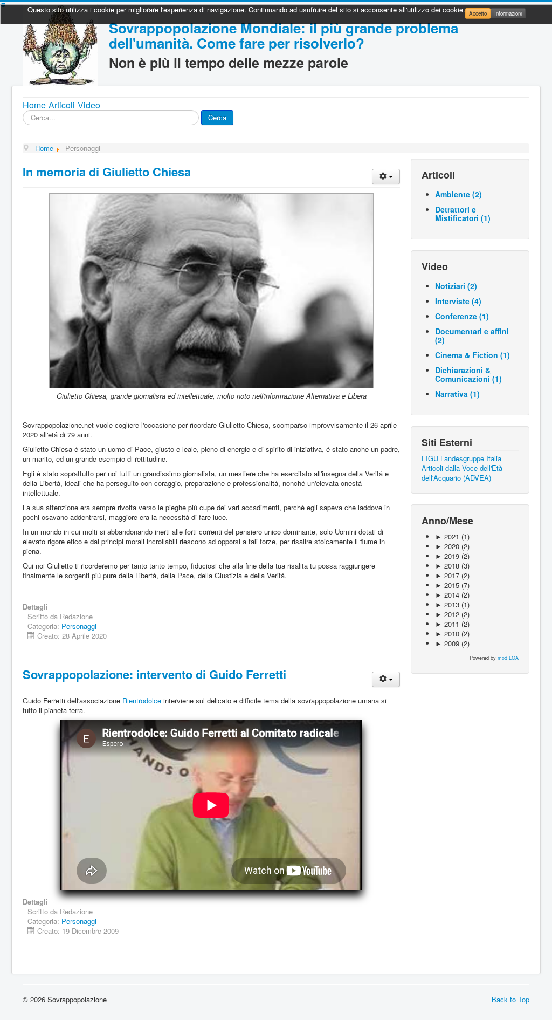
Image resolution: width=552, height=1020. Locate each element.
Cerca (217, 117)
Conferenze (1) (462, 316)
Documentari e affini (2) (472, 335)
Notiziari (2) (456, 285)
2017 (447, 575)
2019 (447, 556)
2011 (447, 624)
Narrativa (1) (457, 393)
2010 (447, 633)
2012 (447, 614)
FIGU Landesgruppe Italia (461, 458)
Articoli (62, 105)
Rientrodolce (141, 700)
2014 (447, 595)
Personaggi (78, 626)
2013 (447, 604)
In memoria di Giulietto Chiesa (107, 171)
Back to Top (510, 999)
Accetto (478, 13)
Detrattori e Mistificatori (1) (463, 213)
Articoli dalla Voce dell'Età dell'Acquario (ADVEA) (462, 473)
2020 (447, 546)
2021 (447, 536)
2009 (447, 643)
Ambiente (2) (458, 194)
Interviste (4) (458, 301)
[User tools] (386, 176)
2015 (447, 585)
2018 (447, 565)
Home (34, 105)
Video (89, 105)
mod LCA (508, 657)
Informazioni (508, 13)
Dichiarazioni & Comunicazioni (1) (468, 374)
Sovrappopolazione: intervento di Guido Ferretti (154, 674)
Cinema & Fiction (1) (472, 355)
